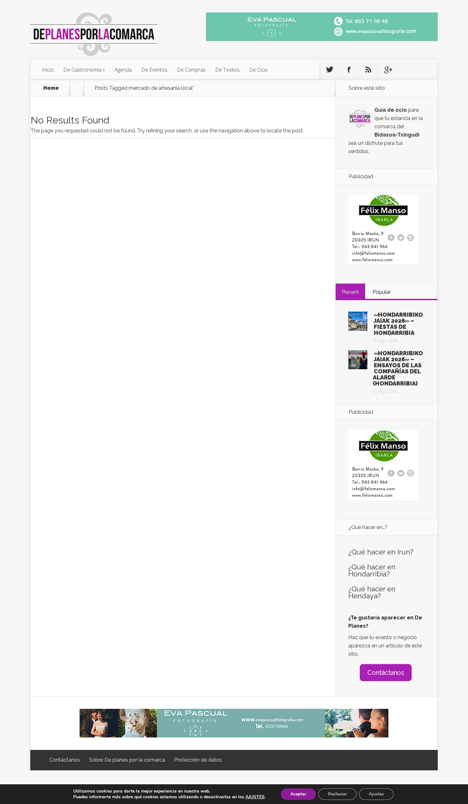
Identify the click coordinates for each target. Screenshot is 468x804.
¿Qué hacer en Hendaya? (371, 592)
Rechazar (337, 794)
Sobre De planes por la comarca (127, 760)
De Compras (191, 69)
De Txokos (227, 69)
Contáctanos (385, 672)
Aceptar (298, 794)
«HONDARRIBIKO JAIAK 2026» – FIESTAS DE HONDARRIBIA (398, 323)
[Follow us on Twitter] (329, 70)
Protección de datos (198, 760)
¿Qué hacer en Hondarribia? (371, 570)
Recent (350, 292)
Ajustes (376, 794)
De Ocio (258, 69)
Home (51, 88)
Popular (381, 292)
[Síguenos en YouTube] (387, 70)
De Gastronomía (82, 69)
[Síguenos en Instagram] (368, 70)
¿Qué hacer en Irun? (380, 552)
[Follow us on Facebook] (348, 70)
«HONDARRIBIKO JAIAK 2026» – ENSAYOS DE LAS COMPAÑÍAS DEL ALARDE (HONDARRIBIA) (398, 368)
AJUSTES (255, 797)
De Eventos (154, 69)
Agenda (123, 69)
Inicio (48, 69)
